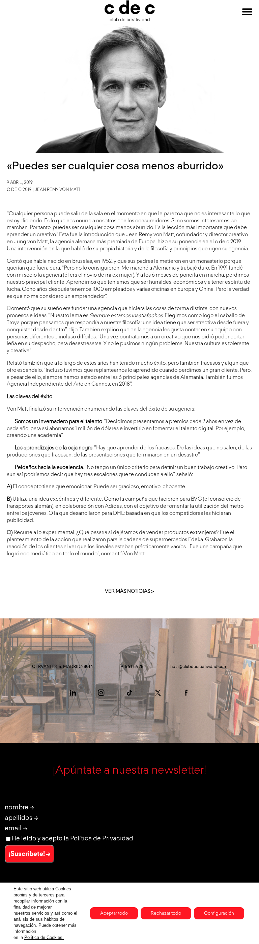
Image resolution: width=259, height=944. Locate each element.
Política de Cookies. (44, 937)
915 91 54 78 (132, 667)
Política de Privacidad (101, 838)
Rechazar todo (166, 913)
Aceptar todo (114, 913)
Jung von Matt (31, 242)
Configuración (219, 913)
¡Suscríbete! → (29, 854)
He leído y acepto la (72, 838)
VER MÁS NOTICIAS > (129, 591)
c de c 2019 (19, 190)
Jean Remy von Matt (57, 190)
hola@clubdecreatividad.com (198, 667)
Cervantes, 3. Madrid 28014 (62, 667)
